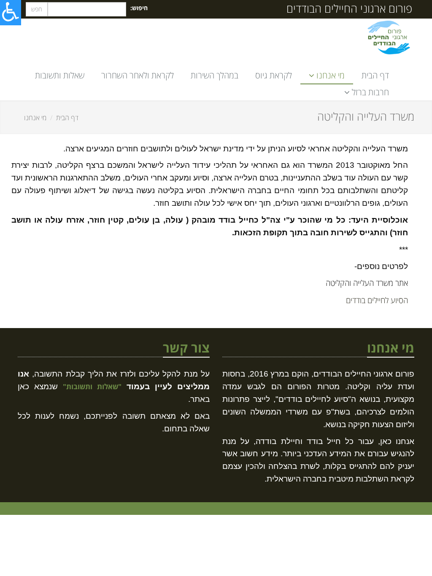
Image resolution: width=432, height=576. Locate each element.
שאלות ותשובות (59, 75)
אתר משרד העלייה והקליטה (366, 282)
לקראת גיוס (273, 75)
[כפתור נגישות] (10, 12)
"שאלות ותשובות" (92, 386)
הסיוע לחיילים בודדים (376, 300)
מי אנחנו (35, 117)
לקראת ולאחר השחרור (137, 75)
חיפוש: (139, 8)
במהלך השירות (214, 75)
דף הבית (375, 75)
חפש (36, 9)
